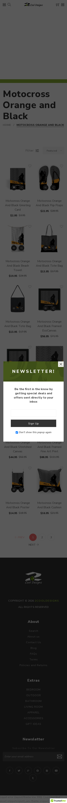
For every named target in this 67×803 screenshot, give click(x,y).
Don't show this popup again (35, 432)
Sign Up (33, 423)
